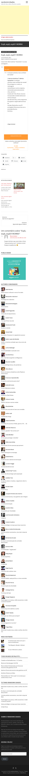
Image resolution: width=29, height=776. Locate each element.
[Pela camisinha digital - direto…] (7, 202)
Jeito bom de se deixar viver (8, 571)
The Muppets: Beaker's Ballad (16, 645)
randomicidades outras (9, 52)
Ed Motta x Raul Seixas (7, 395)
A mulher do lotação (6, 504)
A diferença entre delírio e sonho (10, 608)
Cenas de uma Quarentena (8, 314)
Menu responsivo (27, 2)
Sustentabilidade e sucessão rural (10, 350)
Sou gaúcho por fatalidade (8, 511)
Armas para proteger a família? (9, 438)
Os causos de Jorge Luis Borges (9, 40)
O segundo (4, 564)
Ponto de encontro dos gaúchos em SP (12, 666)
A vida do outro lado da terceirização (11, 459)
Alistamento (4, 306)
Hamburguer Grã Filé (12, 663)
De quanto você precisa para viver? (10, 381)
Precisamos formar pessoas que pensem (12, 445)
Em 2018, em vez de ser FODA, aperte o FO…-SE (14, 423)
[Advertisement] (14, 20)
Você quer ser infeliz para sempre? (10, 616)
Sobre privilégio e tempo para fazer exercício (13, 525)
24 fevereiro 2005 (6, 57)
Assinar (5, 759)
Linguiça (3, 518)
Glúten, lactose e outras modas (9, 402)
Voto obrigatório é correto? (8, 623)
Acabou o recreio (5, 328)
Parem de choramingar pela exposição (11, 474)
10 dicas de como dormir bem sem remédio (12, 409)
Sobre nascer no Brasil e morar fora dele (12, 292)
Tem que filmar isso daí (7, 321)
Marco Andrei (13, 236)
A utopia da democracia (7, 466)
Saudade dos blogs (6, 416)
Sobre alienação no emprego (9, 452)
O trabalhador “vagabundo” (8, 549)
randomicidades (8, 2)
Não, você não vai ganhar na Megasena (11, 358)
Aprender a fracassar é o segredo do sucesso (13, 335)
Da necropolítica (5, 556)
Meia (13, 673)
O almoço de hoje (6, 593)
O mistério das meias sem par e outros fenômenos (16, 641)
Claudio (3, 660)
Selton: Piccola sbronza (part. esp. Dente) (18, 191)
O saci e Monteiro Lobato (8, 388)
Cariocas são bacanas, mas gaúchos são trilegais (14, 496)
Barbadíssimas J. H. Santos (14, 660)
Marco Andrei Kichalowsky (9, 59)
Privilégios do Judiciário (7, 299)
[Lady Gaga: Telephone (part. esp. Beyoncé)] (7, 187)
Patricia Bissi (4, 676)
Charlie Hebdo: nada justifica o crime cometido (14, 578)
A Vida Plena (4, 489)
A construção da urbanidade (8, 586)
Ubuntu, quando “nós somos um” (10, 431)
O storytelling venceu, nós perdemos (11, 365)
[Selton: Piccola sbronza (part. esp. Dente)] (19, 186)
